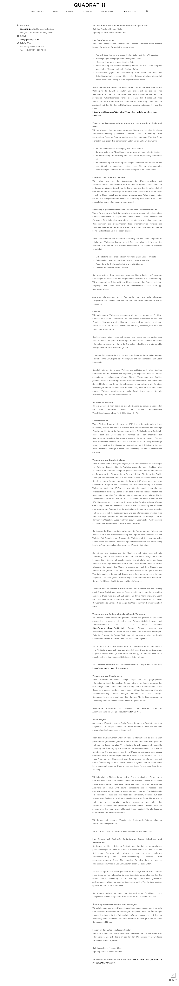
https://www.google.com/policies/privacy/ (110, 668)
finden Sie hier (134, 712)
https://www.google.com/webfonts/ (108, 628)
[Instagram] (176, 980)
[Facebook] (170, 980)
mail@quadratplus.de (29, 39)
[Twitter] (173, 980)
